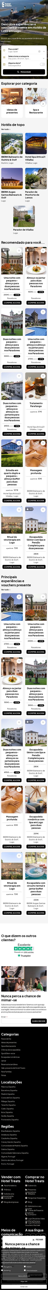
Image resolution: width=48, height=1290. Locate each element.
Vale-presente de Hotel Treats (13, 1068)
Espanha (4, 20)
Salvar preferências (24, 1276)
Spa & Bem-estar (8, 1053)
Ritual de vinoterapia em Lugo (12, 539)
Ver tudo (5, 129)
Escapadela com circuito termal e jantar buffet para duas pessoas (36, 888)
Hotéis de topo (13, 125)
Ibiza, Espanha (7, 1112)
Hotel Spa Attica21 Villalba (35, 158)
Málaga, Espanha (8, 1101)
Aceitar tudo (24, 1286)
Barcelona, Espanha (9, 1090)
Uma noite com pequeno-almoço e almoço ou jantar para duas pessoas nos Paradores (36, 346)
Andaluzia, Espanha (9, 1135)
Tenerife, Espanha (8, 1105)
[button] (24, 58)
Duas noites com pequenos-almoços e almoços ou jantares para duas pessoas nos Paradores (12, 412)
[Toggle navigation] (45, 4)
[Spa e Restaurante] (36, 96)
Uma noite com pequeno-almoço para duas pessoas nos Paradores (12, 283)
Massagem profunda (36, 471)
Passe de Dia (6, 1039)
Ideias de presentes (12, 111)
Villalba (28, 163)
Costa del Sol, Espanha (10, 1098)
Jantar (3, 1061)
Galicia (14, 20)
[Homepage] (6, 4)
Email (3, 1017)
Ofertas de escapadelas (10, 1050)
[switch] (42, 64)
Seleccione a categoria (18, 56)
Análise (28, 1266)
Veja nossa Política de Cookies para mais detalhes (18, 1262)
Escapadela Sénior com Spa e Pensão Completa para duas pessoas (36, 542)
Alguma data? (14, 63)
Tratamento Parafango (36, 404)
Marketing (7, 1270)
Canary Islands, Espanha (11, 1142)
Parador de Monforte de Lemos (32, 194)
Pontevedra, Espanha (9, 1119)
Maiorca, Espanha (8, 1087)
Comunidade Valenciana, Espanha (14, 1153)
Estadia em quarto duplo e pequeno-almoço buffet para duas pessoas (12, 477)
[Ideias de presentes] (12, 96)
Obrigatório (8, 1266)
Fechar (39, 1239)
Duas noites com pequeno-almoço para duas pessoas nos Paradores (12, 345)
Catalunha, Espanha (9, 1138)
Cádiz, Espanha (7, 1109)
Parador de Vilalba (23, 229)
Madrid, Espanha (7, 1094)
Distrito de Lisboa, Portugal (12, 1160)
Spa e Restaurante (36, 111)
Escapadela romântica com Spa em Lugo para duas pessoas (36, 822)
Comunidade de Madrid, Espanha (14, 1145)
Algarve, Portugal (8, 1156)
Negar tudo (24, 1281)
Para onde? (13, 49)
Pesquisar (26, 72)
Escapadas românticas (10, 1057)
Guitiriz (4, 163)
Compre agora (12, 303)
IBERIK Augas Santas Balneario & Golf (11, 194)
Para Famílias (6, 1072)
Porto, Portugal (7, 1164)
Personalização (31, 1270)
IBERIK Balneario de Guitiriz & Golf (12, 158)
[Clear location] (40, 51)
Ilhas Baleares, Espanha (10, 1131)
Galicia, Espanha (7, 1149)
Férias (3, 1075)
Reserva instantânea (9, 1064)
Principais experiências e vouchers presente (16, 581)
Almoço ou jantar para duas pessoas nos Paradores (36, 282)
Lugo (11, 163)
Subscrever (38, 1021)
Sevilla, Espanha (7, 1116)
